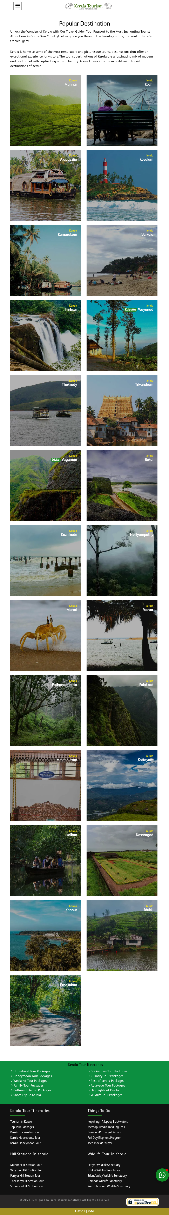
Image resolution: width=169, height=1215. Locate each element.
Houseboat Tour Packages (31, 1071)
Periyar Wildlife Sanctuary (104, 1165)
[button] (162, 1175)
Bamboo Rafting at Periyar (104, 1132)
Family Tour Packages (28, 1085)
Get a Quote (84, 1211)
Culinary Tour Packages (106, 1076)
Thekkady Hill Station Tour (27, 1181)
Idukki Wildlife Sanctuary (104, 1170)
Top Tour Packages (22, 1127)
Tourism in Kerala (21, 1121)
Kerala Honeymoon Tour (25, 1143)
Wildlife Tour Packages (106, 1095)
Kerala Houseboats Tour (25, 1137)
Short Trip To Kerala (27, 1095)
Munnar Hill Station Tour (26, 1165)
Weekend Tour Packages (30, 1081)
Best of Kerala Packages (107, 1081)
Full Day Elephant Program (104, 1137)
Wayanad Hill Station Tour (26, 1170)
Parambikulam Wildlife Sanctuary (109, 1186)
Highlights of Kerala (104, 1090)
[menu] (17, 6)
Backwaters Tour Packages (108, 1071)
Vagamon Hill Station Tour (27, 1186)
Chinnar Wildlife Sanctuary (105, 1181)
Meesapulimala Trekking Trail (106, 1127)
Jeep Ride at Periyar (100, 1143)
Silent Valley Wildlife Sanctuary (107, 1175)
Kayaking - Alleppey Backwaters (108, 1121)
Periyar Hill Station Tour (25, 1175)
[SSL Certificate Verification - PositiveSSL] (142, 1201)
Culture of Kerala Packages (32, 1090)
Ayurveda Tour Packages (107, 1085)
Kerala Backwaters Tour (25, 1132)
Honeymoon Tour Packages (32, 1076)
